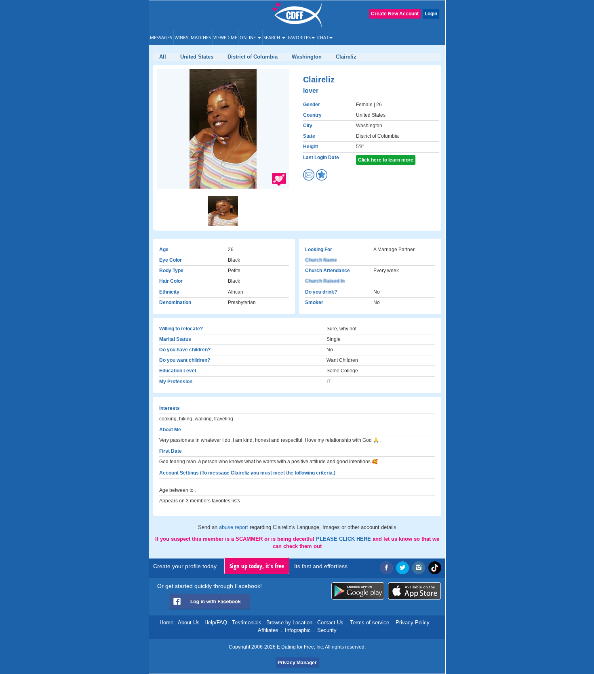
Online (248, 37)
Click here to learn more (385, 160)
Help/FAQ (215, 622)
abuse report (234, 527)
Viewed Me (225, 37)
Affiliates (268, 630)
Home (166, 622)
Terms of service (369, 622)
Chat (323, 37)
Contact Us (330, 622)
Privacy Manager (297, 663)
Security (327, 630)
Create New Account (395, 14)
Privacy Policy (413, 622)
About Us (189, 622)
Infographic (298, 630)
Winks (181, 37)
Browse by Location (289, 622)
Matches (201, 37)
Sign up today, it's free (257, 566)
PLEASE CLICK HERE (344, 539)
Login (431, 14)
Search (272, 37)
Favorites (299, 37)
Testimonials (246, 622)
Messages (161, 37)
